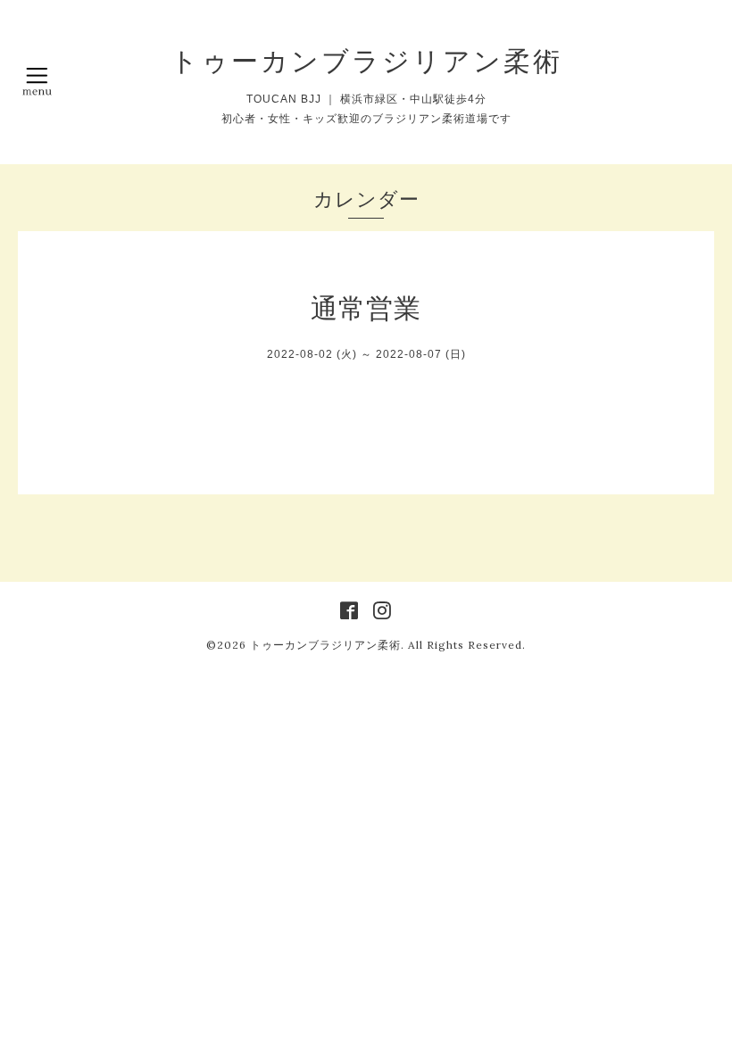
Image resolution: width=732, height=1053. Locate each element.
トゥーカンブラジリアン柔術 (366, 61)
